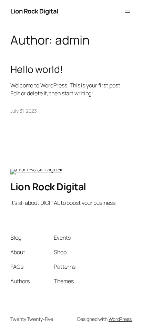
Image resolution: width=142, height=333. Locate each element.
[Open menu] (127, 11)
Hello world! (36, 69)
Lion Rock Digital (34, 11)
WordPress (120, 319)
